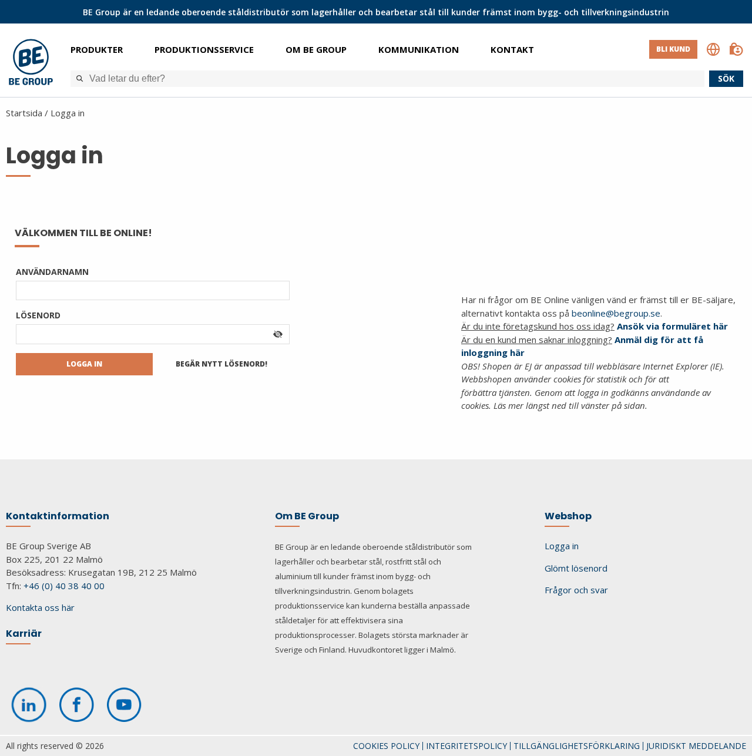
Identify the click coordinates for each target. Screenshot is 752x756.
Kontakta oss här (40, 607)
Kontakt (512, 49)
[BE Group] (31, 64)
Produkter (96, 49)
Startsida (24, 113)
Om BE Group (316, 49)
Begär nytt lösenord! (221, 364)
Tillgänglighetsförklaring (576, 745)
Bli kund (673, 49)
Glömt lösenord (576, 568)
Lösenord (38, 315)
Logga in (68, 113)
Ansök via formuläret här (672, 326)
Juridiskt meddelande (696, 745)
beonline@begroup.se (616, 313)
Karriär (24, 633)
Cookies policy (386, 745)
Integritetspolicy (466, 745)
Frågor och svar (576, 590)
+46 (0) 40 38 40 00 (64, 586)
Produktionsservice (204, 49)
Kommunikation (418, 49)
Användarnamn (52, 271)
